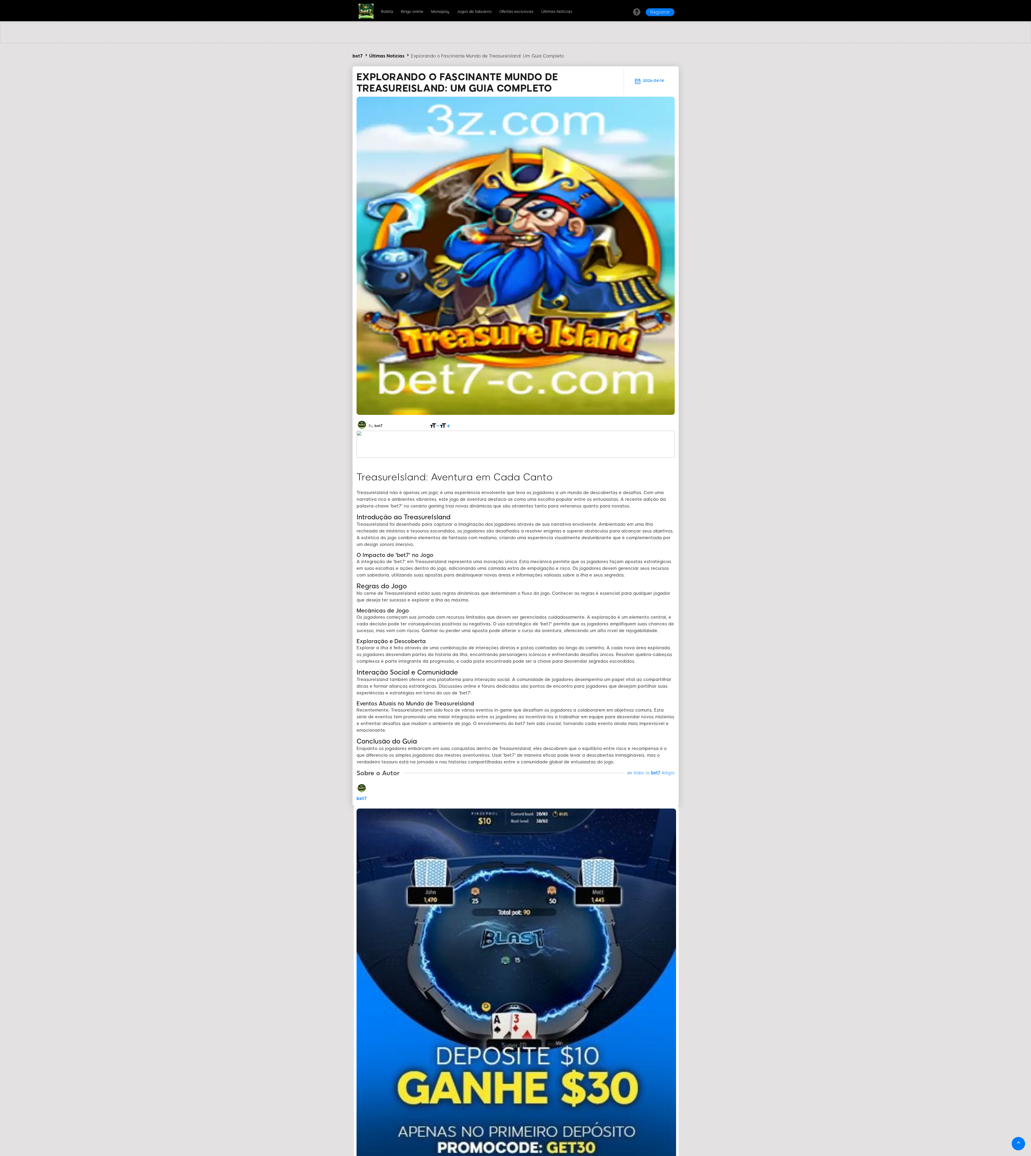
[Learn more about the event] (515, 41)
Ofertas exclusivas (516, 11)
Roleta (387, 11)
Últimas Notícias (556, 11)
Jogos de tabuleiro (474, 11)
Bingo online (412, 11)
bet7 (358, 56)
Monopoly (440, 11)
